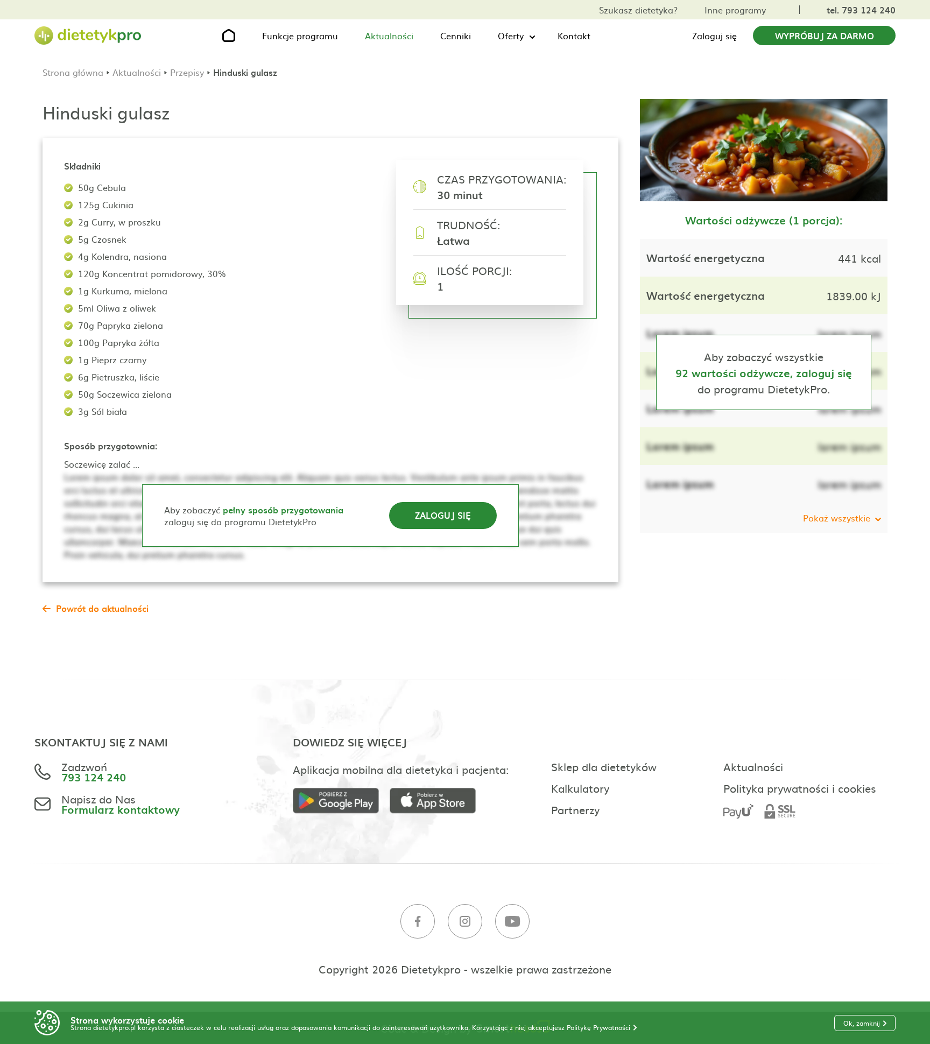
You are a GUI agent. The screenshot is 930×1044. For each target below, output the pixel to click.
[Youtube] (512, 921)
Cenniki (455, 35)
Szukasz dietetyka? (638, 9)
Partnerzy (575, 809)
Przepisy (187, 72)
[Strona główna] (88, 35)
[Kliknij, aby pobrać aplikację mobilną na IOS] (438, 801)
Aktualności (389, 35)
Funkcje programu (300, 35)
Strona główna (73, 72)
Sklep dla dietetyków (604, 766)
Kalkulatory (580, 787)
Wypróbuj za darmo (824, 35)
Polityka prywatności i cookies (799, 787)
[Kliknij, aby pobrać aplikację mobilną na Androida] (341, 801)
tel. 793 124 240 (861, 9)
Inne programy (735, 9)
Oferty (511, 35)
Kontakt (574, 35)
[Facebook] (417, 921)
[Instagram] (465, 921)
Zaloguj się (714, 35)
